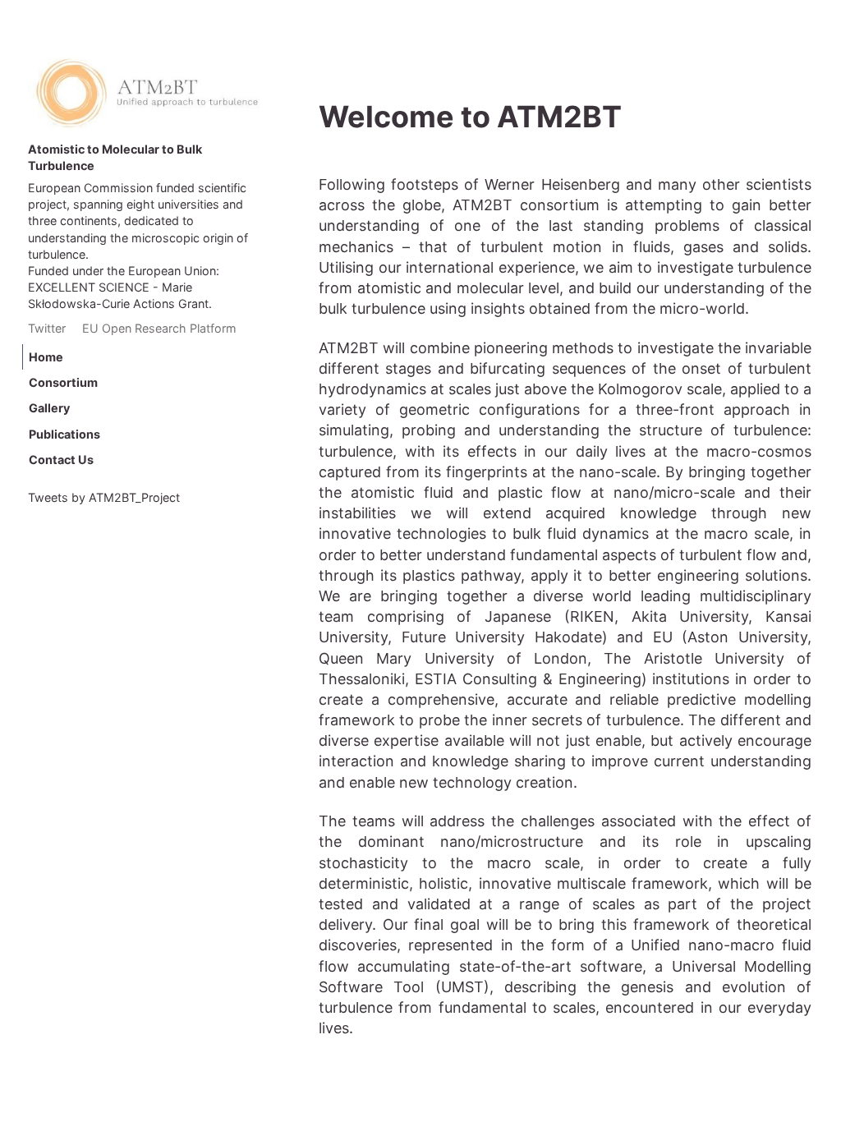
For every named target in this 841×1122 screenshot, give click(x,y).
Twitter (47, 328)
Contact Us (61, 460)
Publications (64, 434)
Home (46, 357)
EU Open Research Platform (159, 328)
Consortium (63, 382)
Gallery (49, 409)
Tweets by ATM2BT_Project (104, 497)
